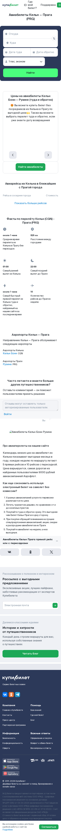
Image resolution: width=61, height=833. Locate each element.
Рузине (7, 364)
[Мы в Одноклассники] (11, 694)
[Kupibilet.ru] (10, 5)
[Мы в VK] (5, 694)
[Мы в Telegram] (17, 694)
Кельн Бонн (10, 353)
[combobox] (30, 34)
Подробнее (8, 829)
